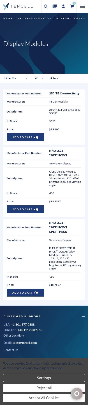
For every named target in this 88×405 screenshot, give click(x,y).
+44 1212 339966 (30, 330)
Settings (44, 377)
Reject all (44, 387)
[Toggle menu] (82, 6)
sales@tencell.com (25, 342)
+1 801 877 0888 (23, 324)
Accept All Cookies (44, 397)
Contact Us (10, 350)
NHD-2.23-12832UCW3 (58, 153)
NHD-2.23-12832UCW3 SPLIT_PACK (58, 227)
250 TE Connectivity (64, 93)
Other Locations (14, 335)
